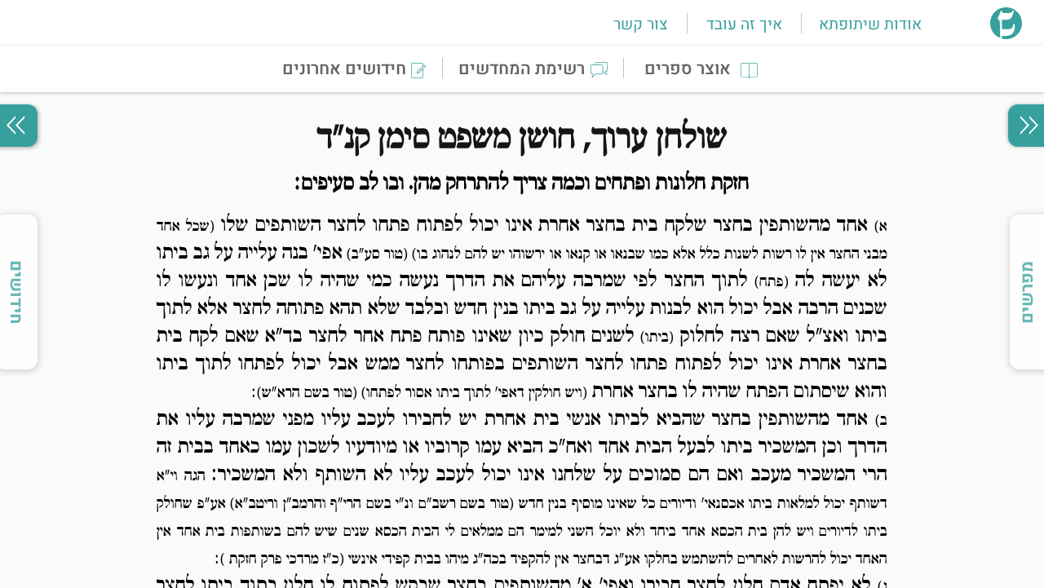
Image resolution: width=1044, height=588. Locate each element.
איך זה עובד (744, 24)
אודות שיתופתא (870, 24)
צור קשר (640, 24)
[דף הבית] (1006, 34)
